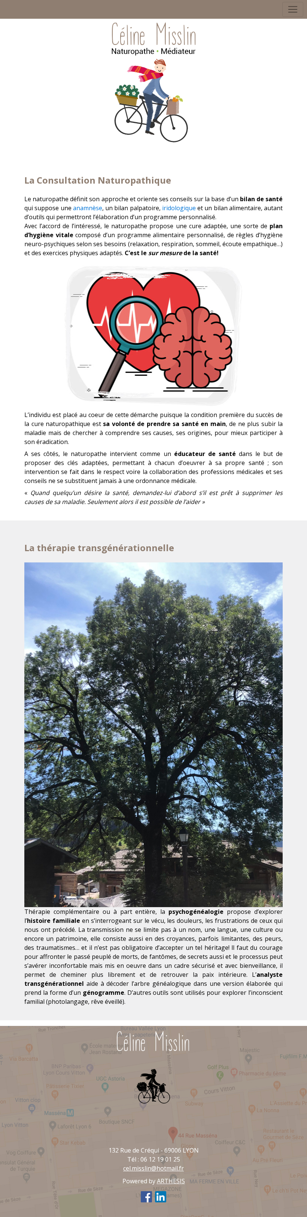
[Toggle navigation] (292, 9)
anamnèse (87, 208)
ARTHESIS (171, 1181)
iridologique (179, 208)
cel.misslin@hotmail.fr (153, 1168)
